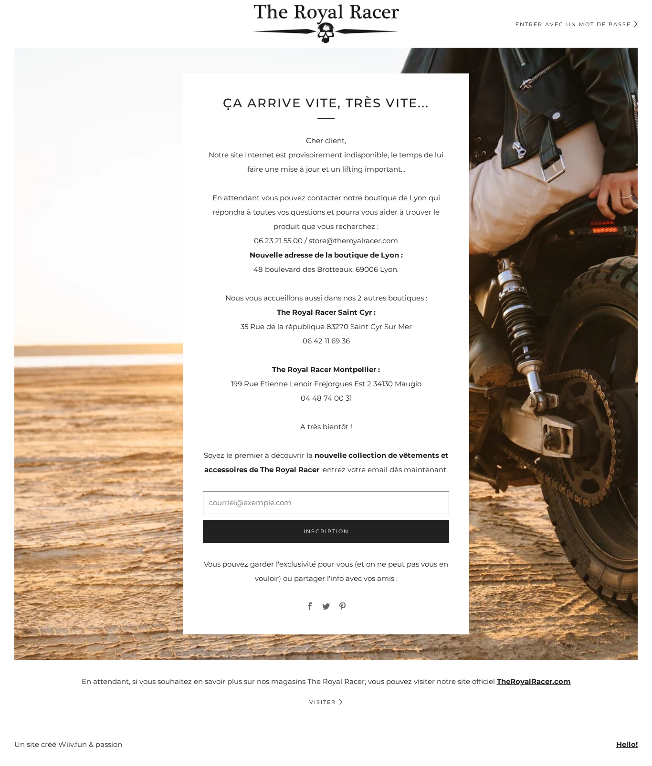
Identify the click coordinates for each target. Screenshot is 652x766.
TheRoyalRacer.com (534, 681)
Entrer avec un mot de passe (573, 24)
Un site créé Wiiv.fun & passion (68, 744)
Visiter (322, 702)
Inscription (326, 531)
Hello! (627, 744)
